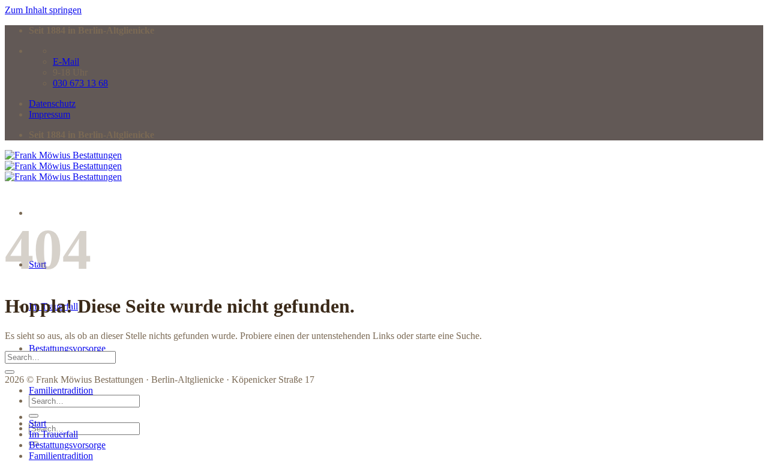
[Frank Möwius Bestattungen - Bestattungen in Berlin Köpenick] (63, 166)
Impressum (49, 114)
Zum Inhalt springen (43, 10)
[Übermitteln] (9, 372)
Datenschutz (52, 103)
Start (37, 423)
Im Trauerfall (53, 434)
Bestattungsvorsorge (67, 348)
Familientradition (61, 390)
